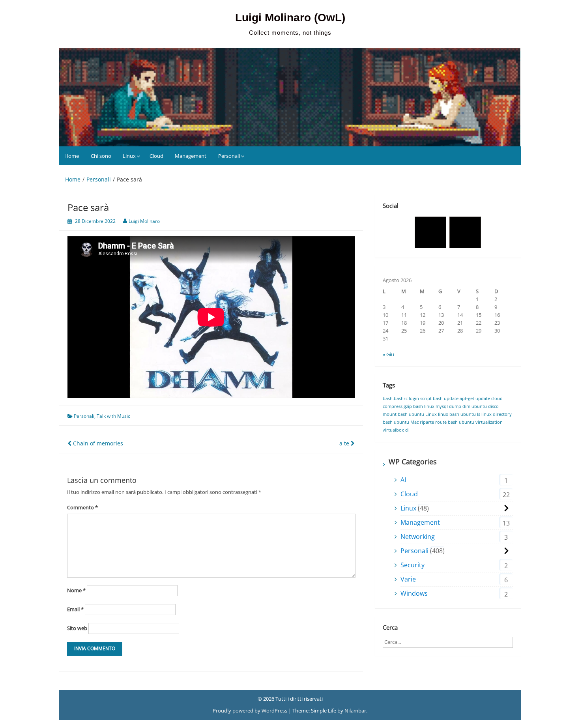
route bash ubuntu (454, 422)
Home (71, 155)
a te (345, 443)
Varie (408, 579)
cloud (497, 398)
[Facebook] (430, 232)
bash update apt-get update (461, 398)
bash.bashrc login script (407, 398)
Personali (229, 155)
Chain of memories (97, 443)
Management (190, 155)
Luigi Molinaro (144, 221)
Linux (129, 155)
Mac (414, 422)
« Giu (388, 354)
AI (403, 479)
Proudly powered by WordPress (250, 710)
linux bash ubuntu (457, 414)
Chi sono (101, 155)
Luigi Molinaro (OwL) (290, 17)
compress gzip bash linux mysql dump (422, 406)
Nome (76, 590)
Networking (417, 536)
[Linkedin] (465, 232)
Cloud (156, 155)
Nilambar (355, 710)
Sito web (77, 628)
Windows (414, 593)
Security (412, 565)
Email (75, 609)
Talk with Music (113, 416)
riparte (427, 422)
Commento (82, 507)
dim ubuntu (474, 406)
